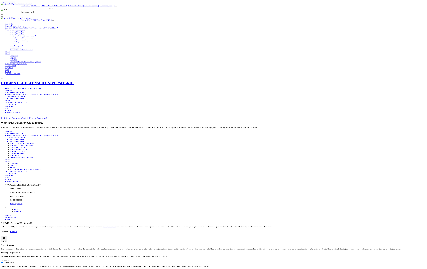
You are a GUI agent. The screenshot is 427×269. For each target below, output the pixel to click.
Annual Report (10, 66)
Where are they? (15, 48)
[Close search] (2, 16)
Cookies (8, 219)
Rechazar (13, 232)
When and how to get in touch (16, 64)
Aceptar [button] (5, 232)
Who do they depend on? (18, 42)
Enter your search (28, 12)
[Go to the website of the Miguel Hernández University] (16, 4)
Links (7, 70)
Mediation (13, 60)
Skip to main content (8, 2)
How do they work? (17, 46)
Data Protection (10, 217)
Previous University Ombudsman (21, 50)
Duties (7, 52)
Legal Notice (9, 215)
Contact (8, 72)
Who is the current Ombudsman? (21, 38)
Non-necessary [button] (6, 260)
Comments (18, 211)
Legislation (9, 68)
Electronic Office (58, 6)
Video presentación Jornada (15, 30)
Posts (16, 209)
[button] (15, 34)
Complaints (14, 56)
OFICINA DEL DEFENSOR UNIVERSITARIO (37, 83)
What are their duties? (17, 44)
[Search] (2, 14)
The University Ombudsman (15, 32)
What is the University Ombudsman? (23, 36)
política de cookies (109, 227)
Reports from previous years (15, 26)
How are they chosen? (17, 40)
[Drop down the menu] (52, 8)
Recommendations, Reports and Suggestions (25, 62)
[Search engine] (116, 6)
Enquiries (13, 58)
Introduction (9, 24)
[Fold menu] (53, 20)
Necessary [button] (4, 253)
